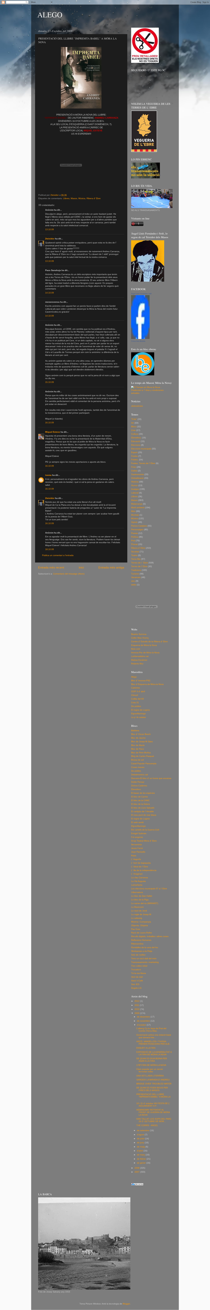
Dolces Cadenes (139, 786)
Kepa (133, 855)
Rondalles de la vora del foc (144, 947)
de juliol (141, 1138)
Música (81, 198)
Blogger (126, 1304)
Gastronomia (137, 474)
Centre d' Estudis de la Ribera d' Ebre (149, 641)
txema (48, 475)
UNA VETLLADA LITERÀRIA (150, 1076)
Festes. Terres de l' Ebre (143, 463)
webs (133, 585)
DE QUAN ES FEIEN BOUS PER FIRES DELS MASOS (152, 1089)
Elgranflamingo (138, 713)
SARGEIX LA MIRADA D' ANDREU (153, 1080)
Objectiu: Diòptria (139, 925)
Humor (134, 485)
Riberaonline (137, 944)
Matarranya (136, 504)
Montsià (135, 515)
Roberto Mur (137, 664)
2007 (137, 1172)
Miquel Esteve (52, 432)
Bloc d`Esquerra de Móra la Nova (147, 684)
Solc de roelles (138, 955)
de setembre (143, 1130)
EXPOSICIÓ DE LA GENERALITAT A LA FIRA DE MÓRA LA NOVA (154, 1053)
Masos (74, 198)
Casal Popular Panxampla (143, 763)
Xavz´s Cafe (137, 981)
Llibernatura (137, 892)
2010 (137, 1009)
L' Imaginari (137, 874)
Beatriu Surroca (138, 634)
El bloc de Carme (139, 797)
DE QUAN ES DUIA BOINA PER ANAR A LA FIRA (151, 1059)
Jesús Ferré (137, 848)
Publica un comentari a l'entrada (57, 555)
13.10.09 (49, 229)
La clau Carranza (139, 877)
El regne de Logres (140, 710)
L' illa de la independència (143, 870)
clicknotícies (137, 406)
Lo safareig (136, 918)
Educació (135, 441)
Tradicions (136, 570)
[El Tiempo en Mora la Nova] (151, 393)
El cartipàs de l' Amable (142, 811)
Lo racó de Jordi (139, 911)
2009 (137, 1013)
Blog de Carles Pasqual (142, 756)
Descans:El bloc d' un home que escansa (151, 778)
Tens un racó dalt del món (144, 958)
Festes (134, 456)
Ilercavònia (136, 844)
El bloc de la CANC (140, 800)
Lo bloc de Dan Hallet (141, 896)
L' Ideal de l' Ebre (139, 866)
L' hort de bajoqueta (141, 863)
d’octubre (142, 1025)
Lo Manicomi (137, 907)
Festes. (134, 459)
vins (133, 581)
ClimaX (134, 695)
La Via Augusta (138, 881)
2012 (137, 1001)
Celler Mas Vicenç (140, 638)
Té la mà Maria (138, 973)
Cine (133, 430)
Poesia (134, 533)
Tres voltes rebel (139, 966)
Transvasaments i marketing (145, 962)
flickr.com (135, 649)
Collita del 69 (137, 699)
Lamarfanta (136, 885)
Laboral (135, 493)
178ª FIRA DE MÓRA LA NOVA (151, 1065)
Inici (81, 567)
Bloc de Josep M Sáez (142, 741)
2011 (137, 1005)
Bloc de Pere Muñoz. (141, 752)
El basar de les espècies (143, 793)
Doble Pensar (137, 782)
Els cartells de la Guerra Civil (145, 830)
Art (132, 423)
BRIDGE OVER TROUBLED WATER (153, 1084)
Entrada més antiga (111, 567)
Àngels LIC (136, 988)
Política (134, 537)
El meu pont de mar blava (143, 815)
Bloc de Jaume (138, 738)
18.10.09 (49, 549)
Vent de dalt (137, 977)
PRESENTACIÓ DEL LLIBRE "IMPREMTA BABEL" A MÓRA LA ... (153, 1096)
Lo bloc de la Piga (140, 900)
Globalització (137, 478)
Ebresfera (136, 789)
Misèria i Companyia (141, 922)
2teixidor (49, 239)
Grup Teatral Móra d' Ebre (144, 841)
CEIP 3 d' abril (138, 691)
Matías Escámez (139, 660)
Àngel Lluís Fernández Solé (141, 294)
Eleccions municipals (141, 449)
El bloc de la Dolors (140, 804)
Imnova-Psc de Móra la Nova (145, 652)
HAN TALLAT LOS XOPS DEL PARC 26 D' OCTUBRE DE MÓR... (153, 1120)
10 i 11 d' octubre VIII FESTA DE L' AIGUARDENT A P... (153, 1104)
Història (135, 482)
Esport (134, 452)
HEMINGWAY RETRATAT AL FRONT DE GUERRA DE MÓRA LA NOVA (153, 1112)
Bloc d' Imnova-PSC (141, 680)
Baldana (135, 730)
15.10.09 (49, 382)
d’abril (140, 1151)
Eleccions (135, 445)
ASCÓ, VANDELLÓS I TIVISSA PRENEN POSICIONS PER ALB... (153, 1042)
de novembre (144, 1021)
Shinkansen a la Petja (141, 951)
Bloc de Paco (137, 749)
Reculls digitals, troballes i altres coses (149, 936)
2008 (137, 1168)
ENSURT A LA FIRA (145, 1048)
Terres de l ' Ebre (139, 563)
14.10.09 (49, 293)
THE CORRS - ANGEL (147, 1125)
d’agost (141, 1134)
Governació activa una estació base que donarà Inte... (153, 1036)
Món (133, 511)
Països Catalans (139, 526)
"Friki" (134, 419)
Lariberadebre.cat (140, 656)
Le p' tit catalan (138, 717)
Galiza (134, 471)
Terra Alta (136, 559)
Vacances (136, 577)
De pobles (136, 706)
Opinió (134, 522)
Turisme (135, 574)
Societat (135, 552)
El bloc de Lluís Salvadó (142, 808)
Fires (133, 467)
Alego (134, 677)
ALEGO (49, 14)
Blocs (133, 426)
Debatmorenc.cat (139, 774)
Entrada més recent (51, 567)
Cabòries (135, 688)
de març (141, 1155)
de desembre (144, 1017)
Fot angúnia (137, 837)
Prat (133, 540)
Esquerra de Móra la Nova (144, 645)
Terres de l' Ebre (139, 566)
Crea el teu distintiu (138, 341)
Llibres (66, 198)
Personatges (137, 529)
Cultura (134, 434)
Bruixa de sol (137, 760)
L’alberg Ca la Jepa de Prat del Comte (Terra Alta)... (151, 1029)
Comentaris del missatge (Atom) (69, 574)
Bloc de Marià (138, 745)
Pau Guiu (135, 929)
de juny (141, 1142)
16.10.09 (49, 422)
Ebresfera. (136, 438)
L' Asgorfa (136, 859)
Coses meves (137, 767)
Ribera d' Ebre (94, 198)
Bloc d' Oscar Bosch (141, 734)
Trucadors (136, 969)
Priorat (134, 544)
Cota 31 (135, 702)
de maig (141, 1147)
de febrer (142, 1159)
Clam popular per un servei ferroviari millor (149, 1070)
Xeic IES (135, 984)
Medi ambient (137, 507)
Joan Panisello (138, 852)
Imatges (135, 489)
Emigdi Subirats (138, 833)
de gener (141, 1163)
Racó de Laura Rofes (141, 933)
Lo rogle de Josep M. (141, 914)
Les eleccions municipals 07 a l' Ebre (149, 888)
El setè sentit (137, 822)
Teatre (134, 555)
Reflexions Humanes (141, 940)
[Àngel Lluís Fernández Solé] (140, 338)
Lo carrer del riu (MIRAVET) (144, 903)
